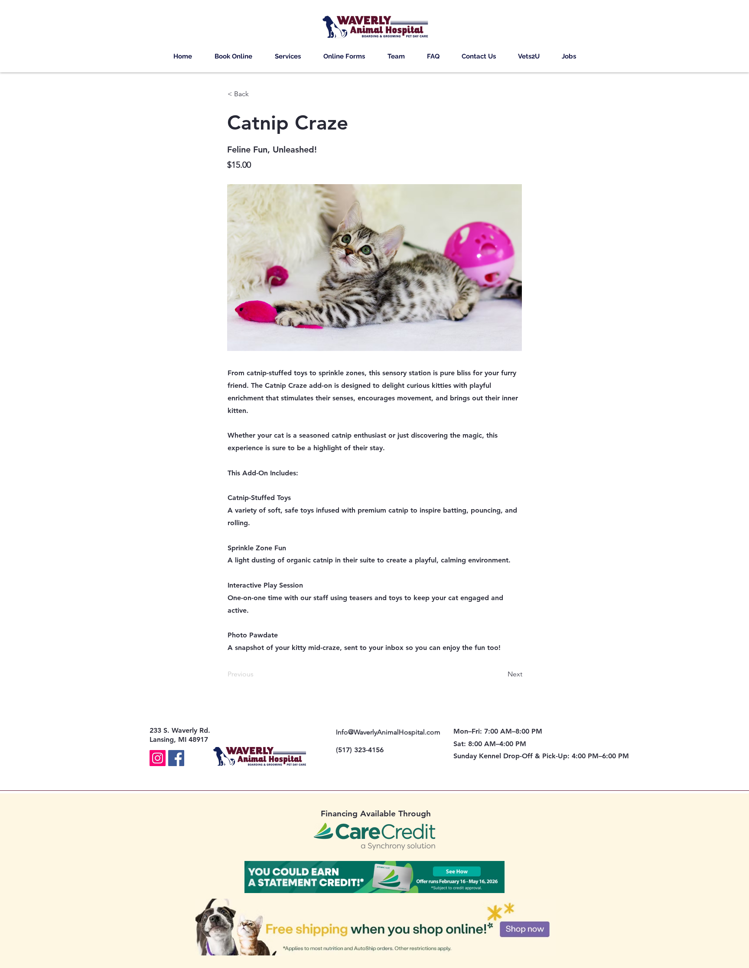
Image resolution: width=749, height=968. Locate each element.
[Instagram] (158, 758)
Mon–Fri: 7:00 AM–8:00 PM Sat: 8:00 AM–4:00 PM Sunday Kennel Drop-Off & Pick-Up (510, 743)
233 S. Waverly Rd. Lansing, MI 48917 (180, 735)
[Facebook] (176, 758)
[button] (288, 56)
